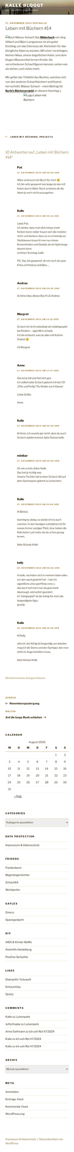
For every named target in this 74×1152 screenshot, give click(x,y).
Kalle (43, 23)
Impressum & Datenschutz (22, 845)
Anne (21, 365)
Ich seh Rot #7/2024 (41, 1031)
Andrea (22, 283)
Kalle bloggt (24, 5)
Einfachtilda (12, 987)
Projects (46, 137)
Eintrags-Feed (14, 1099)
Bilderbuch (47, 37)
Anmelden (12, 1091)
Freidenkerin (13, 867)
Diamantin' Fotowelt (18, 979)
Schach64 (11, 882)
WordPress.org (15, 1114)
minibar (22, 455)
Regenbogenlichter (17, 875)
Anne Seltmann (15, 1031)
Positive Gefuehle (16, 957)
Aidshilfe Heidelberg (18, 949)
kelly (20, 562)
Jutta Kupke (12, 1024)
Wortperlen (12, 889)
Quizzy (9, 994)
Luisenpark (23, 1016)
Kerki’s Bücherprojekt (19, 90)
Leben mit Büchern (24, 137)
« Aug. (18, 796)
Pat (19, 167)
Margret (23, 314)
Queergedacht (14, 919)
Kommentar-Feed (16, 1106)
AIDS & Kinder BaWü (18, 942)
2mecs (9, 912)
